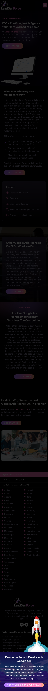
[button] (45, 654)
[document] (24, 345)
